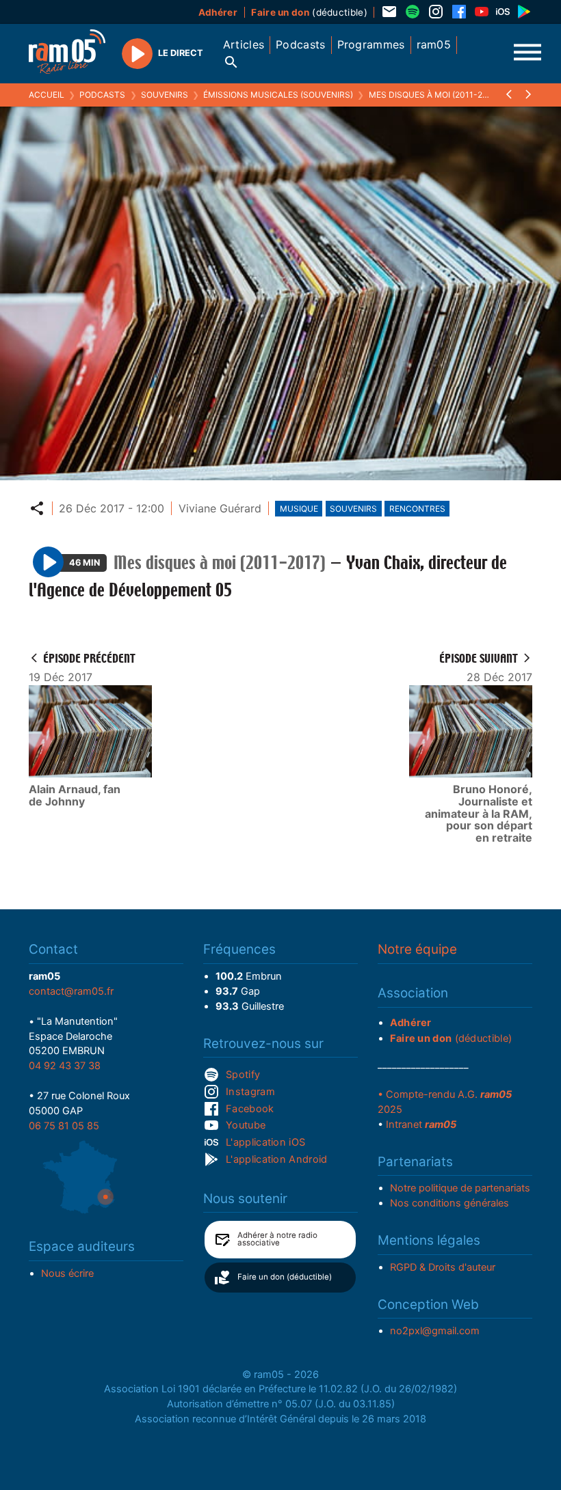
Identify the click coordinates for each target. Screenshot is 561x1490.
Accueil (46, 94)
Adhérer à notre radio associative (277, 1239)
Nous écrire (67, 1273)
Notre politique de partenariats (460, 1188)
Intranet (421, 1124)
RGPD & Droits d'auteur (442, 1267)
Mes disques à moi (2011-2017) (434, 94)
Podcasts (102, 94)
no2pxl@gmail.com (435, 1331)
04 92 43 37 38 (65, 1066)
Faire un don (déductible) (284, 1277)
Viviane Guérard (220, 508)
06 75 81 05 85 (64, 1126)
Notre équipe (417, 949)
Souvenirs (164, 94)
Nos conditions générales (449, 1203)
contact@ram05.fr (71, 991)
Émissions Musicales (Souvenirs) (278, 94)
